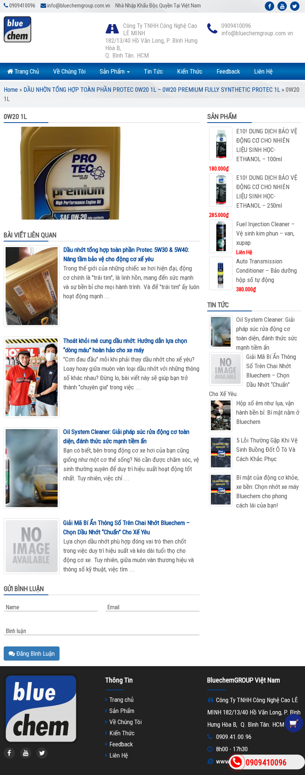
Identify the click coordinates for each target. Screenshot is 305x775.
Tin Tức (153, 71)
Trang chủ (121, 699)
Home (11, 89)
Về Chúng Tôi (69, 71)
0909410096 (266, 762)
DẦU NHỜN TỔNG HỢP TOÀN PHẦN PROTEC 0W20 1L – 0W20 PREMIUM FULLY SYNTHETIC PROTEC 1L (151, 89)
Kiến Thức (189, 71)
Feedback (228, 71)
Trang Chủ (26, 71)
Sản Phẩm (113, 71)
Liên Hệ (263, 71)
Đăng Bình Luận (35, 653)
